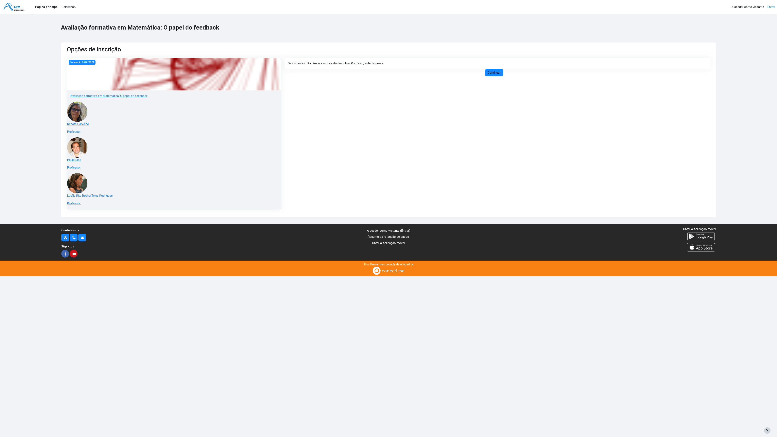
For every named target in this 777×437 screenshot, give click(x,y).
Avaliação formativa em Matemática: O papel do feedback (109, 96)
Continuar (494, 72)
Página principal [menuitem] (46, 7)
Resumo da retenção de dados (388, 237)
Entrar (771, 7)
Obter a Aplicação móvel (388, 243)
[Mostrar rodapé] (767, 430)
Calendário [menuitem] (69, 7)
